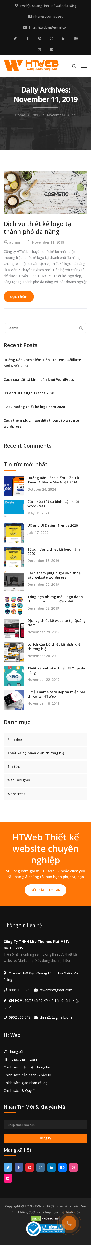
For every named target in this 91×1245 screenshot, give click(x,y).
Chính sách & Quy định (22, 1090)
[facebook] (27, 38)
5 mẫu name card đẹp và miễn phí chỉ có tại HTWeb (56, 694)
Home (20, 114)
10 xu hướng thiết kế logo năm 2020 (34, 406)
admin (14, 242)
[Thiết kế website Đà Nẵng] (31, 65)
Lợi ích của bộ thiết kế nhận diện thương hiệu (55, 646)
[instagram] (52, 38)
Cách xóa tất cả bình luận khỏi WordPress (39, 379)
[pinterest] (39, 38)
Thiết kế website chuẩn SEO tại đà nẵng (56, 670)
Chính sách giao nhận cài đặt (26, 1082)
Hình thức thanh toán (20, 1059)
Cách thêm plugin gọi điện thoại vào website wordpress (41, 423)
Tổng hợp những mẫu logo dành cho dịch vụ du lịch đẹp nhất (55, 599)
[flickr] (52, 49)
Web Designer (18, 780)
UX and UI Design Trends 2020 (29, 393)
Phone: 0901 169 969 (48, 16)
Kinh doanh (17, 739)
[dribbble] (39, 49)
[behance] (76, 38)
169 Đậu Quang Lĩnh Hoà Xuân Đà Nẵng (48, 5)
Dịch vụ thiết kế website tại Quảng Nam (56, 622)
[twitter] (15, 38)
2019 (36, 114)
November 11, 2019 (48, 242)
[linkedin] (64, 38)
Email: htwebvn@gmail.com (48, 27)
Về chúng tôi (13, 1051)
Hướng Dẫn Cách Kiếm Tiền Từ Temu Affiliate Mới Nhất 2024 (42, 362)
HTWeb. (38, 1206)
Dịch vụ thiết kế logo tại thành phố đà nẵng (38, 228)
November (56, 114)
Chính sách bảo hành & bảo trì (27, 1075)
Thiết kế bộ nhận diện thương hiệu (36, 753)
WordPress (16, 793)
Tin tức (13, 766)
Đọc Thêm (18, 296)
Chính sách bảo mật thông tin (27, 1067)
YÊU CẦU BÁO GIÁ (45, 890)
